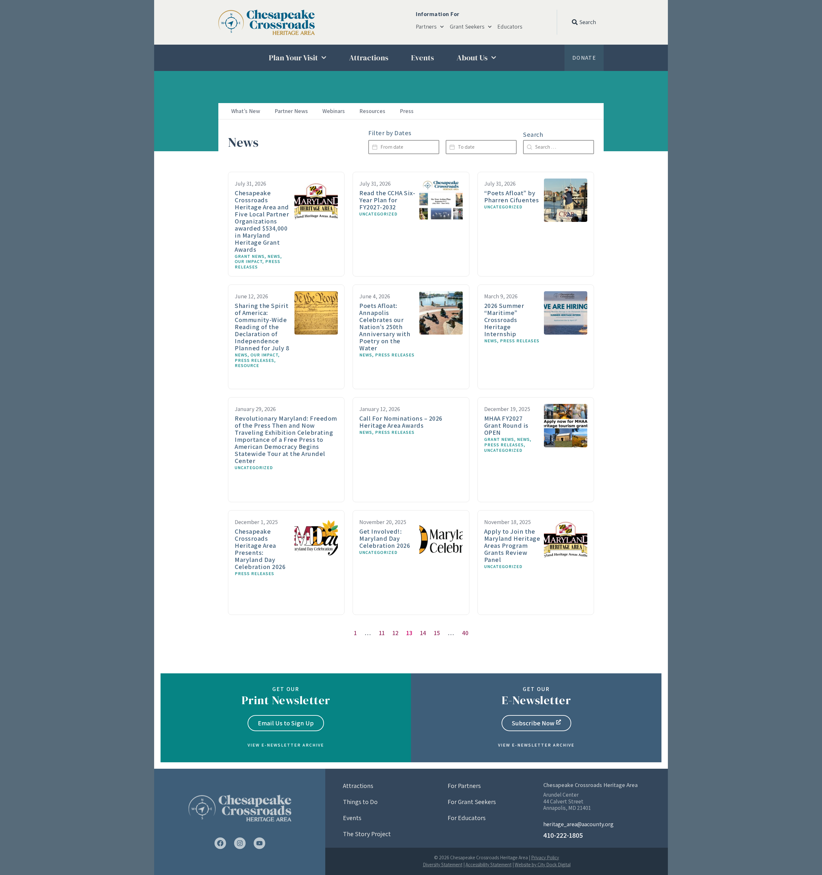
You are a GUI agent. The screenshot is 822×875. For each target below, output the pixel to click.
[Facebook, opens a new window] (220, 843)
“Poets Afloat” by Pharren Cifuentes (511, 196)
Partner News (291, 111)
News (273, 256)
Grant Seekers (467, 26)
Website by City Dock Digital (543, 865)
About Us (472, 57)
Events (422, 57)
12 (395, 633)
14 (423, 633)
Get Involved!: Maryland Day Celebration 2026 (384, 538)
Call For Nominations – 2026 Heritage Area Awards (400, 422)
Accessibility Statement (489, 865)
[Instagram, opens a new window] (240, 843)
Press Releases (257, 264)
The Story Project (367, 834)
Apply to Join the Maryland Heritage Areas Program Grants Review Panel (512, 545)
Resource (247, 365)
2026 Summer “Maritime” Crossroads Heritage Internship (504, 320)
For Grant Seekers (472, 802)
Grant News (250, 256)
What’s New (245, 111)
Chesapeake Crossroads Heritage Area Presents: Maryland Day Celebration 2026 (260, 549)
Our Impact (248, 261)
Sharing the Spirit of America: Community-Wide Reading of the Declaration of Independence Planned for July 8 (262, 327)
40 (465, 633)
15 (437, 633)
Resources (372, 111)
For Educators (466, 818)
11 (382, 633)
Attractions (369, 57)
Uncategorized (378, 214)
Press (407, 111)
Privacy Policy (545, 857)
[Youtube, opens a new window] (259, 843)
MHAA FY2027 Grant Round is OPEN (506, 425)
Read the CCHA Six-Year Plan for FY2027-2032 (387, 200)
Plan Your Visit (293, 57)
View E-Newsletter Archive (286, 745)
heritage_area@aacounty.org (578, 824)
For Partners (464, 786)
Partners (426, 26)
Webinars (333, 111)
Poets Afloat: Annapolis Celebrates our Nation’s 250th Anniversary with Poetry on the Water (384, 327)
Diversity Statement (442, 865)
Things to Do (360, 802)
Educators (509, 26)
